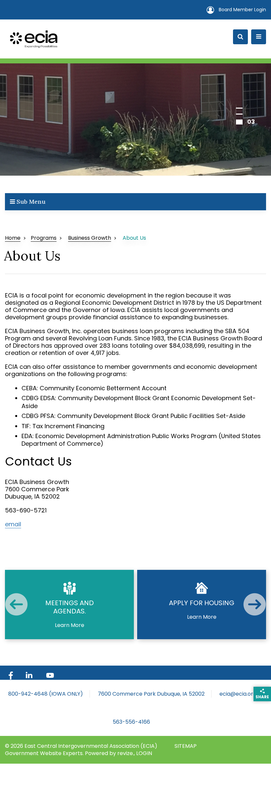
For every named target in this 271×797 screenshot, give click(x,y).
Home (12, 238)
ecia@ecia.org (237, 694)
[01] (239, 108)
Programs (44, 238)
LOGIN (144, 753)
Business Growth (89, 238)
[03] (239, 122)
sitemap (185, 746)
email (13, 524)
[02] (239, 114)
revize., (126, 753)
